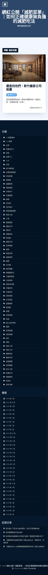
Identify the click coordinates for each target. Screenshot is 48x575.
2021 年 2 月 (10, 426)
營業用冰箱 (10, 284)
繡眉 (7, 327)
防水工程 (9, 369)
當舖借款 (9, 303)
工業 (7, 219)
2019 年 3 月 (10, 510)
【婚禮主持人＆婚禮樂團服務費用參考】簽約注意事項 (25, 546)
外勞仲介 (9, 191)
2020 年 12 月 (10, 433)
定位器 (8, 203)
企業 (7, 145)
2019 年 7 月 (10, 495)
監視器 (8, 307)
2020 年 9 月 (10, 441)
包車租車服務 (11, 172)
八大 (7, 161)
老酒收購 (9, 330)
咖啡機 (8, 180)
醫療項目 (9, 354)
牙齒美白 (9, 292)
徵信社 (8, 230)
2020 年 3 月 (10, 464)
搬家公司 (13, 95)
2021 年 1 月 (10, 429)
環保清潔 (9, 296)
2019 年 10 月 (10, 483)
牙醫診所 (9, 288)
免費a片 (9, 157)
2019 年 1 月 (10, 514)
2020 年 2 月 (10, 468)
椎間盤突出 (10, 273)
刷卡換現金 (10, 168)
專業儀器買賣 (11, 211)
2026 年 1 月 (10, 399)
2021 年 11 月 (10, 410)
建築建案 (9, 222)
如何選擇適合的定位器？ (14, 532)
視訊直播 (9, 334)
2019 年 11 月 (10, 480)
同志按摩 (9, 176)
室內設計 (9, 207)
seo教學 (9, 141)
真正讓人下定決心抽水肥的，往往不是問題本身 (22, 528)
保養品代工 (10, 149)
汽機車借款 (10, 276)
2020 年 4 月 (10, 460)
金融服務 (9, 361)
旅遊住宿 (9, 253)
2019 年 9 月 (10, 487)
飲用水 (8, 381)
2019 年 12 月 (10, 476)
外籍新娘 (9, 195)
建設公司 (9, 226)
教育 (7, 249)
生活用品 (9, 300)
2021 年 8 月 (10, 414)
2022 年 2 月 (10, 406)
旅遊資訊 (9, 257)
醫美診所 (9, 357)
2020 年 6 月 (10, 453)
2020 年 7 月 (10, 449)
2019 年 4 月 (10, 507)
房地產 (8, 238)
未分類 (8, 265)
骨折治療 (9, 384)
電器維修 (9, 377)
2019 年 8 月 (10, 491)
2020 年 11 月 (10, 437)
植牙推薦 (9, 269)
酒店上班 (9, 346)
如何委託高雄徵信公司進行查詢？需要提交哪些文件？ (25, 536)
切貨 (7, 164)
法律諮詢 (9, 280)
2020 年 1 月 (10, 472)
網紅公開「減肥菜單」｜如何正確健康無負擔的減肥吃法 (24, 17)
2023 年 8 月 (10, 402)
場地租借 (9, 188)
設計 (7, 338)
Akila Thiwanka (30, 568)
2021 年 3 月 (10, 422)
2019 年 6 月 (10, 499)
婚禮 (7, 199)
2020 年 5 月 (10, 456)
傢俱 (7, 153)
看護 (7, 311)
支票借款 (9, 246)
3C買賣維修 (10, 137)
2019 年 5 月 (10, 503)
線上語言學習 (11, 323)
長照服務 (9, 365)
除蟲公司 (9, 373)
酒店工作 (9, 350)
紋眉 (7, 319)
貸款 (7, 342)
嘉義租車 (9, 184)
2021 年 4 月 (10, 418)
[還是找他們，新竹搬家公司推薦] (24, 68)
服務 (7, 261)
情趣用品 (9, 234)
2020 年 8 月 (10, 445)
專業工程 (9, 215)
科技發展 (9, 315)
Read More (35, 108)
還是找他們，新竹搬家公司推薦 (24, 87)
